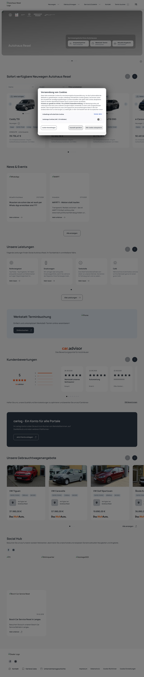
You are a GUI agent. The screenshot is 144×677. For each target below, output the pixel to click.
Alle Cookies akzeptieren (94, 127)
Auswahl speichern (76, 127)
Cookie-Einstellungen (49, 127)
